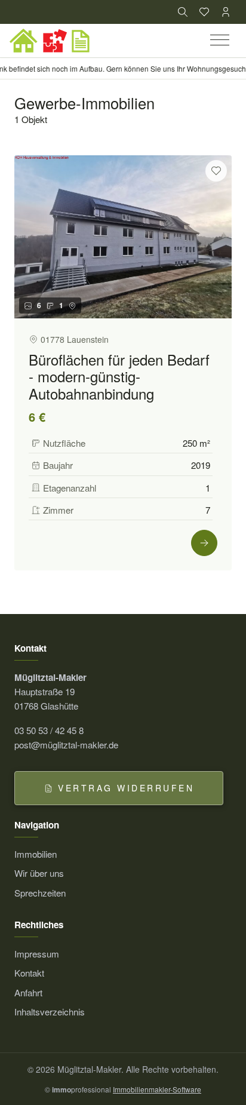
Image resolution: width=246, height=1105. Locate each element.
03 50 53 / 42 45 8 (49, 730)
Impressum (36, 953)
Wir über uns (39, 873)
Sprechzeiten (40, 892)
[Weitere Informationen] (204, 543)
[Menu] (220, 40)
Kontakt (29, 972)
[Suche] (183, 12)
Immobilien (35, 854)
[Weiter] (217, 237)
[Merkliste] (204, 12)
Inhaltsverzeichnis (49, 1011)
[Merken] (216, 171)
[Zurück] (28, 237)
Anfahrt (28, 992)
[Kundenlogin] (226, 12)
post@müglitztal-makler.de (66, 744)
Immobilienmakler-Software (157, 1089)
